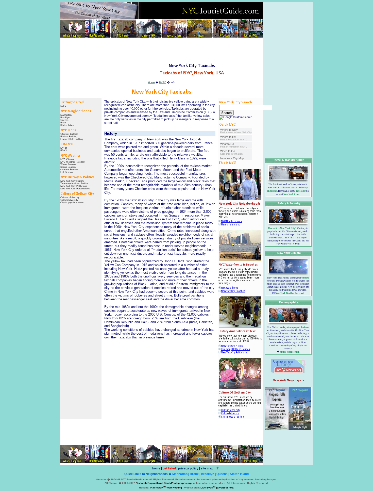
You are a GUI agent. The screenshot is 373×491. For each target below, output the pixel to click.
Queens (64, 120)
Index (63, 106)
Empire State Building (71, 139)
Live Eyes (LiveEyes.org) (217, 487)
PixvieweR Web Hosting (166, 487)
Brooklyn (65, 117)
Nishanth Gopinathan (149, 483)
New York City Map (232, 158)
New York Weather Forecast (289, 293)
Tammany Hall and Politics (74, 183)
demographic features (298, 327)
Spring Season (68, 167)
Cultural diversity (69, 200)
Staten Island (67, 125)
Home (151, 82)
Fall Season (66, 172)
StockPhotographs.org (178, 483)
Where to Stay (236, 131)
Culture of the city (69, 197)
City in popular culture (71, 202)
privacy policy (188, 468)
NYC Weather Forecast (72, 162)
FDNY (63, 150)
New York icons (291, 194)
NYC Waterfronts (229, 287)
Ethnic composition (289, 351)
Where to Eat (234, 138)
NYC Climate (67, 159)
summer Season (69, 169)
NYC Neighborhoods (231, 221)
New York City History (72, 181)
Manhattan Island (230, 224)
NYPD (162, 82)
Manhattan (66, 115)
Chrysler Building (69, 134)
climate (305, 277)
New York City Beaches (233, 291)
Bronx (63, 122)
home (156, 468)
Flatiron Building (68, 136)
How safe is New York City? (282, 228)
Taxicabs (300, 190)
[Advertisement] (161, 50)
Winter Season (68, 164)
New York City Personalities (75, 188)
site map (207, 468)
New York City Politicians (73, 186)
